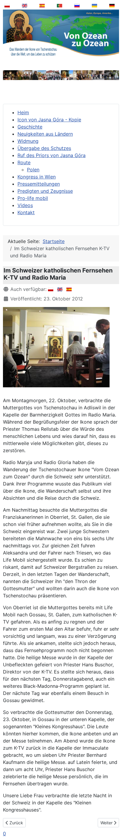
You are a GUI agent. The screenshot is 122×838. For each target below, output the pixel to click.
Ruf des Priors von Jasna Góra (51, 155)
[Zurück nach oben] (113, 818)
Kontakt (26, 212)
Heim (23, 112)
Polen (33, 170)
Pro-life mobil (32, 198)
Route (23, 162)
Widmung (27, 141)
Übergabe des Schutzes (44, 148)
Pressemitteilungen (38, 184)
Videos (25, 205)
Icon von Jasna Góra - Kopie (49, 120)
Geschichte (29, 127)
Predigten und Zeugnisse (45, 191)
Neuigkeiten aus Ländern (45, 134)
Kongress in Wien (36, 177)
